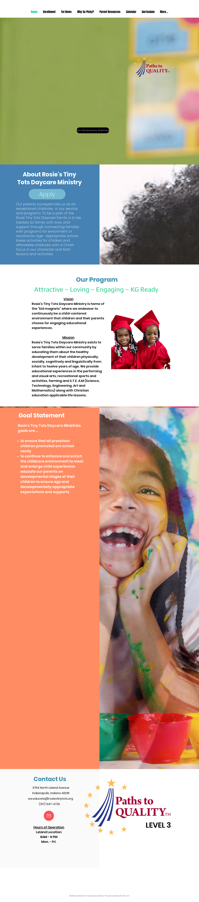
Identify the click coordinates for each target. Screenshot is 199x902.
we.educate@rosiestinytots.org (50, 799)
